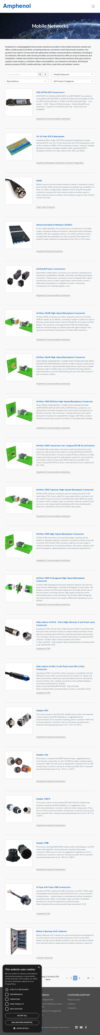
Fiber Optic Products (45, 207)
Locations (71, 1004)
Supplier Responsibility (45, 999)
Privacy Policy (10, 984)
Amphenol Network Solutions (49, 251)
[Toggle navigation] (93, 6)
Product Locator (74, 999)
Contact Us (72, 1008)
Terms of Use (63, 1027)
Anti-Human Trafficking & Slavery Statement (49, 1005)
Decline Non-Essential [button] (22, 1022)
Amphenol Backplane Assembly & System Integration (60, 162)
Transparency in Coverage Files (48, 1011)
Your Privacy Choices (51, 1027)
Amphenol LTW (43, 648)
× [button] (39, 967)
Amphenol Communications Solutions (53, 118)
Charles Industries (44, 957)
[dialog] (22, 998)
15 (88, 978)
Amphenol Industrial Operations (50, 737)
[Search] (40, 74)
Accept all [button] (22, 1016)
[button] (22, 1028)
